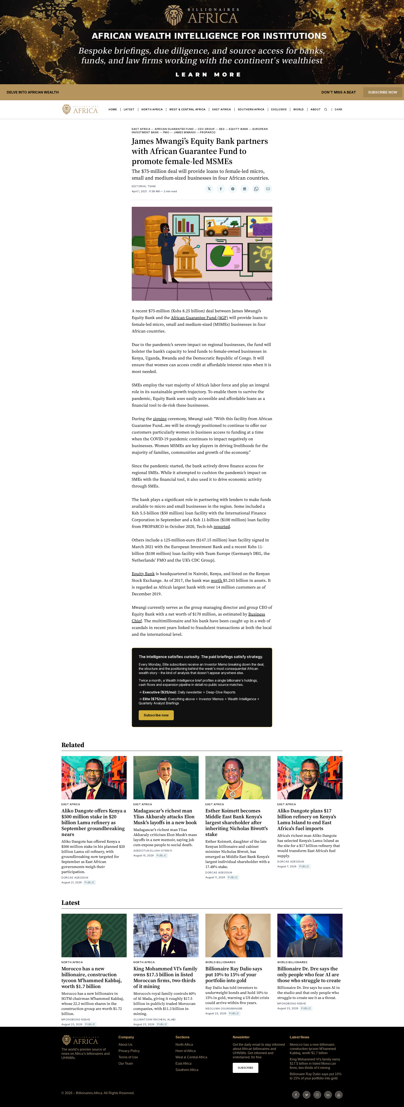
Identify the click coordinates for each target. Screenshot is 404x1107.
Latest (129, 109)
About (316, 109)
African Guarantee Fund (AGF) (199, 317)
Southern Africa (251, 109)
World (298, 109)
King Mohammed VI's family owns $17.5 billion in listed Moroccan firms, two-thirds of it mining (165, 977)
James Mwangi (185, 132)
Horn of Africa (185, 1051)
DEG (222, 129)
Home (113, 109)
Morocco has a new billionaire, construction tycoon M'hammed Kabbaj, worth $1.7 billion (91, 977)
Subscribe (245, 1067)
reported (222, 526)
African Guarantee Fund (174, 129)
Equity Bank (238, 129)
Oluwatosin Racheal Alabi (154, 1019)
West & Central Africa (187, 109)
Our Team (125, 1063)
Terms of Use (128, 1057)
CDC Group (206, 129)
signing (160, 419)
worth (217, 580)
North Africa (152, 109)
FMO (166, 132)
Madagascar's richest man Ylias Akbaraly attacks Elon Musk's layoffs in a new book (165, 816)
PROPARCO (208, 132)
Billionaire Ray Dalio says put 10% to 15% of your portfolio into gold (233, 974)
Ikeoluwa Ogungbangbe (224, 1008)
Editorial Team (144, 186)
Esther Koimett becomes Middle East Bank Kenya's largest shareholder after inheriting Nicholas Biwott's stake (236, 822)
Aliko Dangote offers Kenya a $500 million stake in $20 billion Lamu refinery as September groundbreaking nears (93, 822)
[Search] (325, 109)
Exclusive (279, 109)
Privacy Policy (129, 1051)
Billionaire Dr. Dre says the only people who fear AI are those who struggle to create (309, 974)
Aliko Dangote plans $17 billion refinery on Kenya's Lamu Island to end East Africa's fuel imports (306, 819)
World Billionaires (220, 962)
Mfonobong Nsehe (75, 1019)
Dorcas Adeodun (74, 877)
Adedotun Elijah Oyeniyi (152, 850)
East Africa (221, 109)
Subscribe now (382, 92)
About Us (125, 1044)
